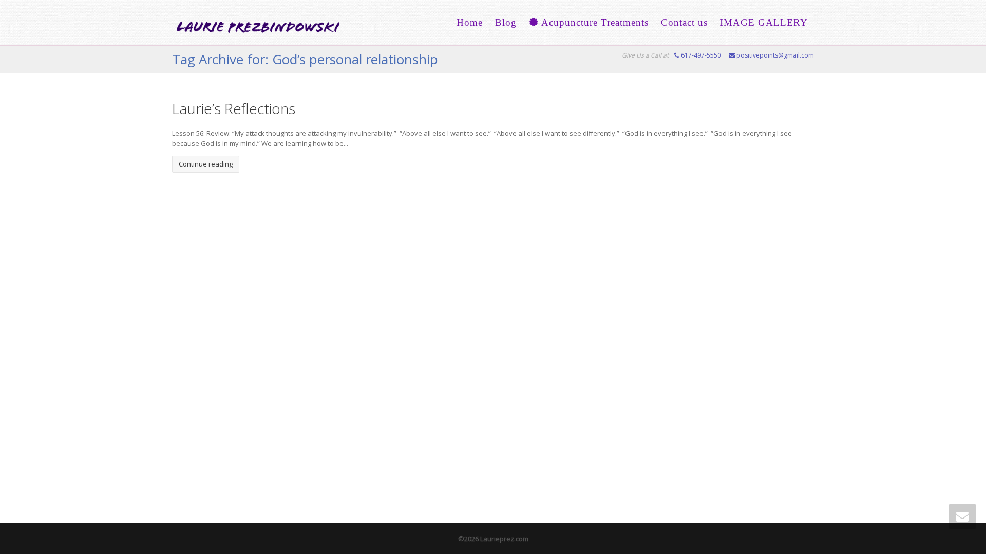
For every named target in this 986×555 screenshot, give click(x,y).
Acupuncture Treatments (594, 22)
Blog (506, 22)
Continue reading (206, 164)
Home (470, 22)
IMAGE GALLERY (764, 22)
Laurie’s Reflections (233, 108)
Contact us (684, 22)
